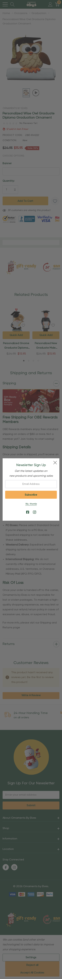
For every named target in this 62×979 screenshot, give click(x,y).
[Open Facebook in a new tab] (27, 512)
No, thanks (31, 504)
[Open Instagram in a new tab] (34, 512)
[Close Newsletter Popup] (55, 462)
